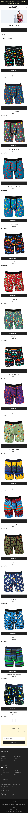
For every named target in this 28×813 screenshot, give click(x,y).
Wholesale (17, 760)
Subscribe (13, 742)
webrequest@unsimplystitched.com (10, 784)
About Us (3, 754)
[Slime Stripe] (14, 469)
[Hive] (14, 544)
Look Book (4, 765)
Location (3, 763)
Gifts (15, 774)
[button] (4, 78)
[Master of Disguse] (14, 394)
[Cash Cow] (14, 694)
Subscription (4, 779)
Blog (15, 754)
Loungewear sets (5, 772)
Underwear (17, 770)
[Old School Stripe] (14, 657)
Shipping (3, 758)
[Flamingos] (14, 206)
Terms (15, 758)
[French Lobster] (14, 169)
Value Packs (4, 777)
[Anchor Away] (14, 431)
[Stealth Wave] (14, 356)
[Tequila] (14, 281)
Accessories (4, 774)
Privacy (3, 760)
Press (15, 763)
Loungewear (17, 772)
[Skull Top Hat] (14, 93)
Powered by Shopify (19, 811)
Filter (14, 30)
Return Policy (17, 756)
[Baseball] (14, 582)
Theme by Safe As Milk (10, 811)
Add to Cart (13, 70)
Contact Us (4, 756)
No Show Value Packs (19, 777)
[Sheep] (14, 619)
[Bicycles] (14, 56)
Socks (2, 770)
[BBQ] (14, 244)
